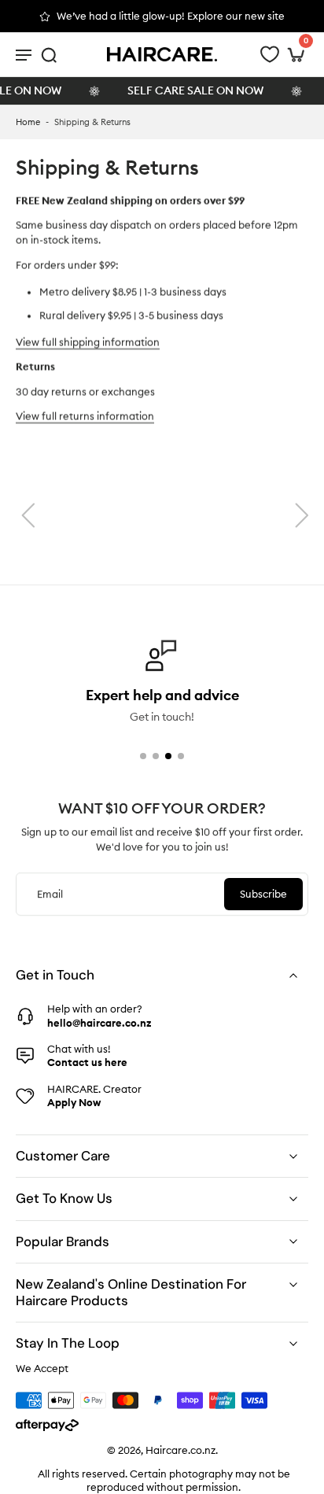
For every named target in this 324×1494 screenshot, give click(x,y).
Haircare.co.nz (180, 1450)
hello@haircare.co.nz (99, 1022)
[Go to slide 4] (181, 756)
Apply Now (74, 1102)
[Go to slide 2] (156, 756)
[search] (48, 54)
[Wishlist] (269, 54)
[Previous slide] (28, 515)
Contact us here (87, 1062)
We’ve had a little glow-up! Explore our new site (171, 15)
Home (28, 121)
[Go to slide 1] (143, 756)
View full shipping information (88, 342)
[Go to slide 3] (168, 756)
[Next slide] (302, 515)
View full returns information (85, 416)
